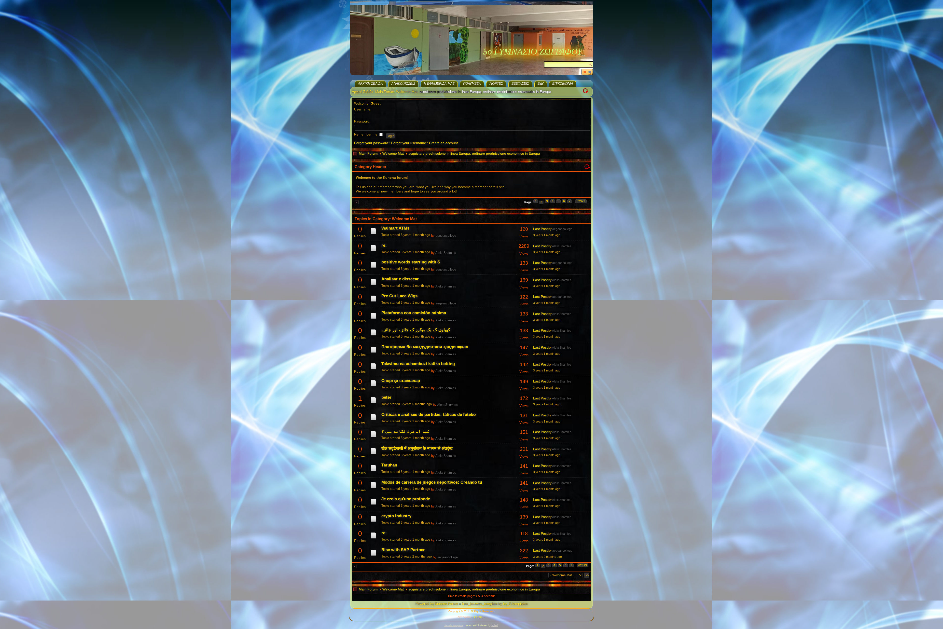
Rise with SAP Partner (403, 549)
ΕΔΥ (541, 83)
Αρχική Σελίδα (370, 83)
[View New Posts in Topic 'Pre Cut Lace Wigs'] (373, 301)
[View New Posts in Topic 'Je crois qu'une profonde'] (373, 504)
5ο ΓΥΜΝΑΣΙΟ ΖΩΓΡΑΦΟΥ (532, 51)
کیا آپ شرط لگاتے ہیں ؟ (405, 431)
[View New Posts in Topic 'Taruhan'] (373, 471)
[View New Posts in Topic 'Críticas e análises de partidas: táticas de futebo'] (373, 420)
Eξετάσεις (520, 83)
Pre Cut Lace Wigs (399, 296)
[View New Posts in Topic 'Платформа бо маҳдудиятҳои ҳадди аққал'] (373, 353)
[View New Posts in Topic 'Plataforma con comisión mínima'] (373, 319)
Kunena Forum (446, 604)
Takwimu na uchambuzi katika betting (418, 363)
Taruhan (389, 465)
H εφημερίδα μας (439, 83)
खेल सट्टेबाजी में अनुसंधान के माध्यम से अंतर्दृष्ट (417, 448)
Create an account (443, 143)
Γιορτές (496, 83)
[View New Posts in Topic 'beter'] (373, 403)
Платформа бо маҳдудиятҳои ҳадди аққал (424, 346)
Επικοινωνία (562, 83)
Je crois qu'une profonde (405, 499)
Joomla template (453, 625)
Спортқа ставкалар (400, 380)
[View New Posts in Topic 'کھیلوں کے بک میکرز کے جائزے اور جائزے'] (373, 335)
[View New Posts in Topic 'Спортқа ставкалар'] (373, 386)
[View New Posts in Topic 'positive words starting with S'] (373, 268)
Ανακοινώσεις (403, 83)
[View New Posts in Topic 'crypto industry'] (373, 522)
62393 (581, 201)
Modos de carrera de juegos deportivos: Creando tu (431, 482)
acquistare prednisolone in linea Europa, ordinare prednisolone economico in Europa (474, 153)
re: (384, 245)
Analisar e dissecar (400, 279)
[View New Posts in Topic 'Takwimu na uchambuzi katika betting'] (373, 369)
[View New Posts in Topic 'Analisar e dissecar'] (373, 285)
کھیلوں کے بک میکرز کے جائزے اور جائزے (415, 330)
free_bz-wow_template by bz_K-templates (494, 604)
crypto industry (396, 516)
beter (386, 397)
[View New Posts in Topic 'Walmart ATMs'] (373, 234)
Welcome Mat (406, 92)
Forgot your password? (372, 143)
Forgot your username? (409, 143)
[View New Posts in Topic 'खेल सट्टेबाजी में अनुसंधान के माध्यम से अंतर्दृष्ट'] (373, 454)
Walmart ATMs (395, 228)
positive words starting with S (410, 262)
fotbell (494, 625)
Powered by (425, 604)
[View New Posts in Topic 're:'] (373, 251)
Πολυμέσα (472, 83)
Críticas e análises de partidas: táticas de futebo (428, 414)
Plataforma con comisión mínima (413, 313)
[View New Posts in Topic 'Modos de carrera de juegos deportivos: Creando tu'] (373, 488)
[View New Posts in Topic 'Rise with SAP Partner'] (373, 556)
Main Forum (384, 92)
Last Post (540, 229)
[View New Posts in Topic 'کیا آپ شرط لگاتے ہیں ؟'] (373, 437)
